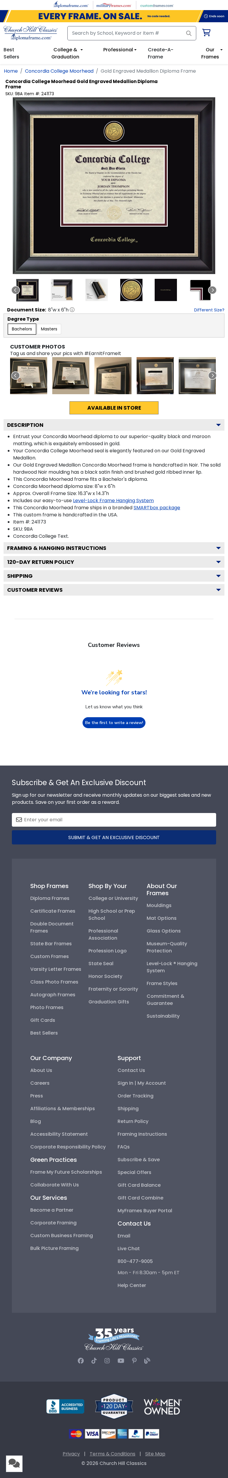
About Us (41, 1070)
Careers (40, 1083)
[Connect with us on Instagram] (107, 1361)
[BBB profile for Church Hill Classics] (65, 1406)
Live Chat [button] (129, 1248)
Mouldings (159, 905)
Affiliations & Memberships (62, 1108)
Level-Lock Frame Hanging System (113, 500)
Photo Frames (47, 1007)
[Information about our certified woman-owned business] (163, 1406)
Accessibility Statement (59, 1134)
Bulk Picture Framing (54, 1248)
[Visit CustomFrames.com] (157, 4)
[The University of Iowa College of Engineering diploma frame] (155, 375)
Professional (118, 49)
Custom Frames (49, 956)
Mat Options (162, 918)
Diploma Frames (49, 898)
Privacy (71, 1453)
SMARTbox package (157, 507)
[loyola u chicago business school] (70, 375)
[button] (27, 290)
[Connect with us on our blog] (147, 1361)
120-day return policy (40, 562)
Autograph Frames (52, 994)
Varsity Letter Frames (55, 969)
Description (25, 425)
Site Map (155, 1453)
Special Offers (134, 1172)
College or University (113, 898)
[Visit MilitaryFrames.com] (114, 4)
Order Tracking (135, 1095)
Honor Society (105, 976)
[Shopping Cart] (206, 33)
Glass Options (164, 930)
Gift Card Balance (139, 1185)
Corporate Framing (53, 1222)
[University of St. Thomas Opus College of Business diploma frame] (113, 375)
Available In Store (114, 407)
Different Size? (209, 310)
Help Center (132, 1285)
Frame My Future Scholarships (66, 1172)
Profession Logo (107, 950)
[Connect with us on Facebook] (81, 1361)
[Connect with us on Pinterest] (134, 1361)
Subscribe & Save (139, 1159)
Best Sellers (44, 1033)
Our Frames (210, 53)
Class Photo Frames (54, 982)
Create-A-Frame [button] (160, 53)
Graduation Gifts (108, 1001)
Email (124, 1235)
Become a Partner (51, 1210)
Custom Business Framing (61, 1235)
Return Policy (133, 1121)
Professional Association (103, 934)
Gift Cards (42, 1020)
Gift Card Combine (140, 1197)
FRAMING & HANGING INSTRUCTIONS (56, 548)
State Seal (100, 963)
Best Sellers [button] (11, 53)
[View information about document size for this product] (72, 309)
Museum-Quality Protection (167, 947)
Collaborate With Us (54, 1184)
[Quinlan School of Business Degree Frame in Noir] (28, 375)
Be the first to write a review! (114, 723)
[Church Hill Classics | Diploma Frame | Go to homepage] (31, 33)
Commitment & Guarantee (165, 1000)
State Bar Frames (51, 943)
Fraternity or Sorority (113, 989)
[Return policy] (114, 1406)
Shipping (20, 576)
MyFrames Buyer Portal (145, 1210)
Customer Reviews (35, 590)
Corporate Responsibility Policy (68, 1146)
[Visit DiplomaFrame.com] (71, 4)
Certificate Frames (52, 911)
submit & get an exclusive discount (114, 837)
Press (36, 1095)
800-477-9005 (135, 1261)
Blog (35, 1121)
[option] (22, 329)
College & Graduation (65, 53)
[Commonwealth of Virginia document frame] (197, 375)
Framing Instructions (142, 1134)
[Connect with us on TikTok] (94, 1361)
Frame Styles (162, 983)
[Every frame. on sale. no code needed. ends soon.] (114, 16)
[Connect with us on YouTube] (121, 1361)
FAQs (124, 1146)
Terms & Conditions (112, 1453)
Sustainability (163, 1016)
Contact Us (131, 1070)
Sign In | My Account (142, 1083)
